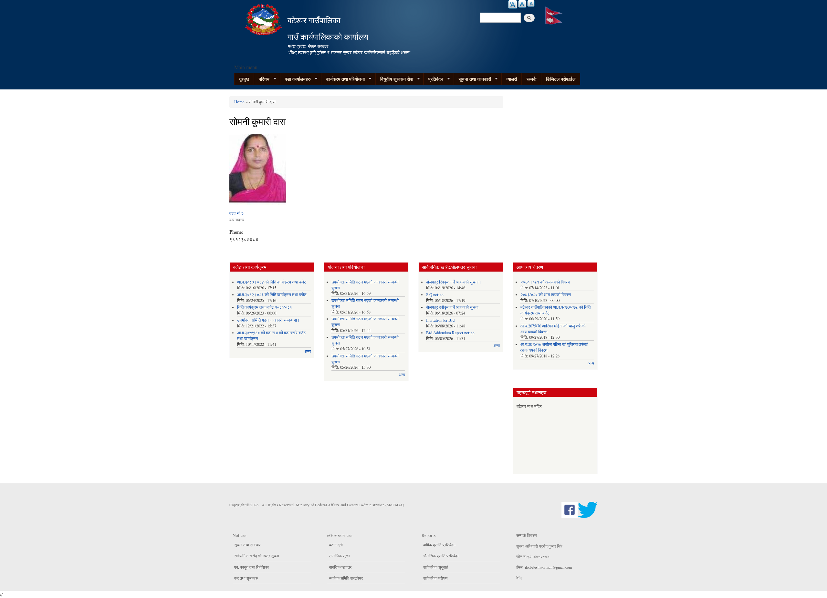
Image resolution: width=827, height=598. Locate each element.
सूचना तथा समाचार (247, 544)
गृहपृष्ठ (244, 79)
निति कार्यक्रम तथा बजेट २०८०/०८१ (264, 307)
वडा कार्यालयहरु (295, 79)
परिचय (261, 79)
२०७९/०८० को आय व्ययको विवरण (545, 294)
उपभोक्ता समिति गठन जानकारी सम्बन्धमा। (268, 320)
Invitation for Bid (440, 320)
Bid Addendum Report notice (450, 332)
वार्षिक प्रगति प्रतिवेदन (439, 544)
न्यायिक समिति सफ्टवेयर (346, 578)
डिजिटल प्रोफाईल (560, 79)
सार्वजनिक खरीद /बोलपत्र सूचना (256, 555)
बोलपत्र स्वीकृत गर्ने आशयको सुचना (452, 307)
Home (239, 102)
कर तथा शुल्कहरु (246, 578)
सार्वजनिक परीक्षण (435, 578)
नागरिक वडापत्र (340, 567)
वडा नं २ (236, 213)
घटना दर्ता (336, 544)
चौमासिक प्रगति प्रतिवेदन (441, 555)
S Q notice (435, 294)
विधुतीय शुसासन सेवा (394, 79)
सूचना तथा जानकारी (472, 79)
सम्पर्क (531, 79)
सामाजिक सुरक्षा (339, 555)
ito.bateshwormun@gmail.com (548, 567)
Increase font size (512, 4)
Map (519, 577)
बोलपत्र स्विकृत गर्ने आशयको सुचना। (453, 282)
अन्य (307, 351)
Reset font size (522, 4)
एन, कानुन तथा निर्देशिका (251, 567)
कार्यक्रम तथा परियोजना (343, 79)
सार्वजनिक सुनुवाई (435, 567)
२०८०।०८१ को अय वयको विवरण (545, 282)
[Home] (264, 18)
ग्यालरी (511, 79)
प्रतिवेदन (433, 79)
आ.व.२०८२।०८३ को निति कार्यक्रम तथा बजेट (271, 294)
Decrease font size (531, 3)
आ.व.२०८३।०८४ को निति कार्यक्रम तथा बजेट (271, 282)
